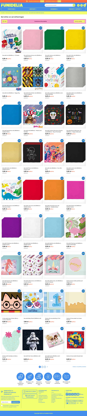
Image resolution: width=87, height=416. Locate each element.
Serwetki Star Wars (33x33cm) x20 (32, 356)
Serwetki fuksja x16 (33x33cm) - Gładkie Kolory (74, 206)
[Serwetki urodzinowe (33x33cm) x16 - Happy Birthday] (54, 77)
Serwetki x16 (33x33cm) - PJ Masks (10, 55)
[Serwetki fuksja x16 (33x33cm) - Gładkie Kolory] (75, 190)
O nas (52, 402)
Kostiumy (32, 9)
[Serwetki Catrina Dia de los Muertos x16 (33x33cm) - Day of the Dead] (54, 115)
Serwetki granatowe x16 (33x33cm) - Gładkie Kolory (11, 131)
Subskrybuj (15, 402)
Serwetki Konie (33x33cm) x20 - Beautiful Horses (52, 356)
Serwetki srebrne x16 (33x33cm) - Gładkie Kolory (74, 93)
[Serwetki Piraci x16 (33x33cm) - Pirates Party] (32, 152)
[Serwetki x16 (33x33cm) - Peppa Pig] (11, 77)
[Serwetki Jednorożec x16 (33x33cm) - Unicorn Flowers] (54, 265)
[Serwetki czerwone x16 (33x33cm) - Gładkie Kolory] (32, 190)
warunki (10, 406)
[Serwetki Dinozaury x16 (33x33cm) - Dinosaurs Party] (11, 190)
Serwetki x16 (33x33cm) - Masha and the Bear (32, 131)
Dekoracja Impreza (9, 12)
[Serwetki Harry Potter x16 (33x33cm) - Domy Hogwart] (32, 77)
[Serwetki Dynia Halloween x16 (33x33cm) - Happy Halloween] (75, 115)
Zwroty (40, 401)
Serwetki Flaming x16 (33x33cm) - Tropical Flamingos (74, 244)
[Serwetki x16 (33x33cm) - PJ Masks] (11, 39)
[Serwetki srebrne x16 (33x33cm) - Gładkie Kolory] (75, 77)
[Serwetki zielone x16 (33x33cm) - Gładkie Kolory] (54, 39)
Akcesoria (54, 9)
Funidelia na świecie (56, 394)
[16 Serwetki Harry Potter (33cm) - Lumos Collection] (11, 302)
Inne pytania (41, 402)
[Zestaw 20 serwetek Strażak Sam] (75, 340)
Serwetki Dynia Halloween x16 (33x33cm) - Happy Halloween (73, 131)
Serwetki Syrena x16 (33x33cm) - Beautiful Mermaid (10, 281)
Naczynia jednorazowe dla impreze (21, 12)
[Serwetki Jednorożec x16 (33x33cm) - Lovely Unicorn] (32, 265)
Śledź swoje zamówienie (30, 396)
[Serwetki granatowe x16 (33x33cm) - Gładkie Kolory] (11, 115)
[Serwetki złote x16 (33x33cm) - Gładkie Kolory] (11, 152)
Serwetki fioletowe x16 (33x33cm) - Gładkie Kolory (10, 244)
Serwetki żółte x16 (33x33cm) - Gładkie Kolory (73, 56)
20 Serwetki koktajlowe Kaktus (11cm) (9, 356)
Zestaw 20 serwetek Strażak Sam (74, 356)
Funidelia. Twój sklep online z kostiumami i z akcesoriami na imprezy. (12, 5)
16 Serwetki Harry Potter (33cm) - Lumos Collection (10, 319)
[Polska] (67, 394)
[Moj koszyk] (84, 5)
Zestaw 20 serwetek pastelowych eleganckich (74, 281)
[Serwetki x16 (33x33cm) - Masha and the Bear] (32, 115)
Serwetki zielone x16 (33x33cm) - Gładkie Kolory (53, 56)
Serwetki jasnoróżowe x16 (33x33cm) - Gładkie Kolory (33, 56)
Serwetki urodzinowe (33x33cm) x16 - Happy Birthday (54, 93)
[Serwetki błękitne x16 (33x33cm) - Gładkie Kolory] (54, 227)
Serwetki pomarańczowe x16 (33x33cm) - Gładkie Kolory (52, 206)
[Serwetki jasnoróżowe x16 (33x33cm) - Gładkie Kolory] (32, 39)
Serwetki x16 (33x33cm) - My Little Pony (53, 168)
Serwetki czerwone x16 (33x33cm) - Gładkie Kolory (32, 206)
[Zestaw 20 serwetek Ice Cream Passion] (75, 302)
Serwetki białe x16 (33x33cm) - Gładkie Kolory (31, 244)
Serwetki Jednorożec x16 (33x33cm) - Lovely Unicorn (33, 281)
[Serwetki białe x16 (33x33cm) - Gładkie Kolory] (32, 227)
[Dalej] (47, 367)
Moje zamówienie (42, 395)
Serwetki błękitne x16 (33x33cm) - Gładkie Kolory (53, 244)
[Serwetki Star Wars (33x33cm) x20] (32, 340)
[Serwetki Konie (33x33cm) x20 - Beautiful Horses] (54, 340)
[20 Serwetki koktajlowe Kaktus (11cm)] (11, 340)
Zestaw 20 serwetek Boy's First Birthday (52, 319)
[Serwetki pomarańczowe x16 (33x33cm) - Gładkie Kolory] (54, 190)
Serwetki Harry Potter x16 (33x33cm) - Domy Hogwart (32, 93)
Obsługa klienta (31, 391)
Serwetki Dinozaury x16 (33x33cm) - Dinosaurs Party (11, 206)
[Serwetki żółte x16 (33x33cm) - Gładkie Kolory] (75, 39)
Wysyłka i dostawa (43, 396)
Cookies (53, 399)
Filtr (5, 21)
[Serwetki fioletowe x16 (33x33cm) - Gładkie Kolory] (11, 227)
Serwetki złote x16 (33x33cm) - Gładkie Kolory (9, 168)
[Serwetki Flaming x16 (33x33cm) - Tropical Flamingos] (75, 227)
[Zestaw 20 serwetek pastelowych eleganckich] (75, 265)
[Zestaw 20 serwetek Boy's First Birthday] (54, 302)
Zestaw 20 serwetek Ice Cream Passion (74, 319)
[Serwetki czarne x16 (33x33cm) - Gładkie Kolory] (75, 152)
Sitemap (53, 401)
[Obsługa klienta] (81, 5)
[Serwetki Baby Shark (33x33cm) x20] (32, 302)
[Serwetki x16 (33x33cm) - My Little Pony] (54, 152)
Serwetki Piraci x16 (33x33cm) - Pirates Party (31, 168)
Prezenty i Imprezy (75, 9)
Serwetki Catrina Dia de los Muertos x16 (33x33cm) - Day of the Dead (54, 131)
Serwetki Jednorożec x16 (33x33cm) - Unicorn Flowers (54, 281)
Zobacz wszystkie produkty (79, 366)
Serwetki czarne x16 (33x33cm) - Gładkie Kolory (74, 168)
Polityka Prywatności (56, 398)
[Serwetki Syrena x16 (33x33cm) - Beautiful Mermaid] (11, 265)
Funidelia (3, 12)
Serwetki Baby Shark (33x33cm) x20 (32, 318)
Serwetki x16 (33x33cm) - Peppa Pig (11, 93)
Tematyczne (11, 9)
